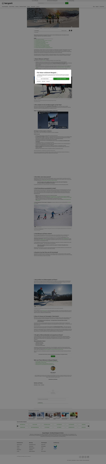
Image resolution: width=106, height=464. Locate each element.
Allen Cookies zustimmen (61, 78)
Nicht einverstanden (44, 78)
